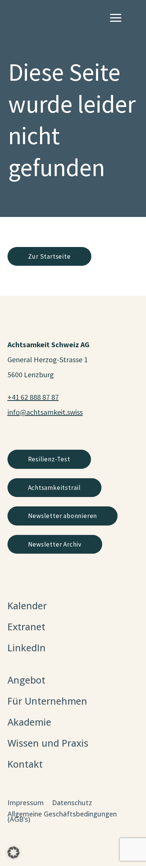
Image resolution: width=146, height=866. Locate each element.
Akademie (29, 721)
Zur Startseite (49, 256)
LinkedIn (26, 647)
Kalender (27, 605)
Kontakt (25, 764)
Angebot (26, 679)
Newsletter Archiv (55, 544)
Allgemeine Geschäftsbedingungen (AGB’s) (62, 817)
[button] (13, 852)
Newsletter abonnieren (62, 516)
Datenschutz (72, 803)
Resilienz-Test (49, 459)
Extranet (26, 626)
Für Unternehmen (47, 700)
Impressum (25, 803)
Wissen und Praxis (47, 742)
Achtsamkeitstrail (54, 487)
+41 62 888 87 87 (33, 397)
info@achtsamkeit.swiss (45, 412)
